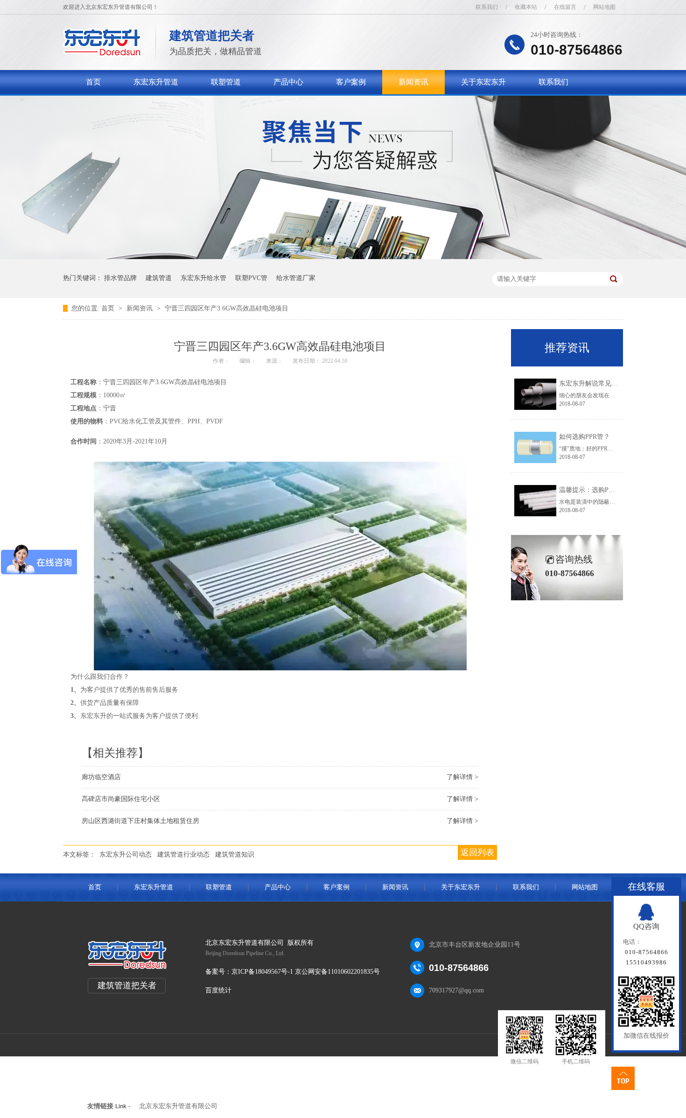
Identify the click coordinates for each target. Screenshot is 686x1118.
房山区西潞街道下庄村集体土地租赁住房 (140, 820)
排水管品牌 (120, 277)
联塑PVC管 (251, 277)
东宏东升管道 (155, 82)
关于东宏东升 (483, 82)
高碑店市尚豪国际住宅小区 (121, 798)
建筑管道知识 (234, 854)
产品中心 (288, 82)
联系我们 (487, 7)
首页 (93, 82)
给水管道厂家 (295, 277)
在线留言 (565, 7)
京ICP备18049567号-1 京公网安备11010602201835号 (305, 971)
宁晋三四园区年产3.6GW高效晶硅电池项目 (226, 308)
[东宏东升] (102, 54)
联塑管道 (226, 82)
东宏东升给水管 (203, 277)
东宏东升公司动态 (125, 854)
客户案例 (351, 82)
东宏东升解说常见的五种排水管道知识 (614, 383)
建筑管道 (159, 277)
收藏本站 (526, 7)
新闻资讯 (413, 82)
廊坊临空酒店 (101, 776)
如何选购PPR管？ (584, 436)
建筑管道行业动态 (183, 854)
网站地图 (604, 7)
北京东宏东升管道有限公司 (178, 1106)
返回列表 (477, 852)
